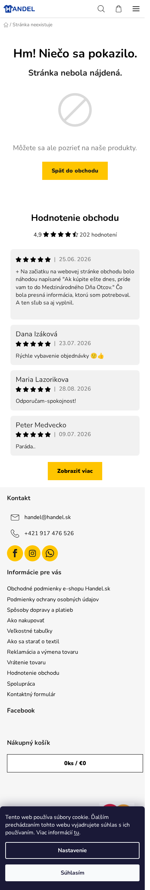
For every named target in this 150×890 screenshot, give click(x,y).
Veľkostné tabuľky (29, 631)
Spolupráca (21, 684)
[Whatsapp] (50, 553)
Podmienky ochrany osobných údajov (53, 599)
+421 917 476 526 (49, 533)
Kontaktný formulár (31, 694)
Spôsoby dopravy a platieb (40, 610)
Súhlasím (72, 873)
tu (76, 832)
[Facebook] (15, 553)
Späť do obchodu (75, 171)
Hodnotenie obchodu (33, 673)
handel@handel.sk (47, 517)
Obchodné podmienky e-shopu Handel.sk (58, 589)
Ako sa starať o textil (33, 641)
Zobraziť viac (75, 471)
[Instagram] (32, 553)
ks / (75, 763)
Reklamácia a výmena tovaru (42, 652)
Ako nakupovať (25, 620)
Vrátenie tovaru (26, 662)
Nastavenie (72, 850)
